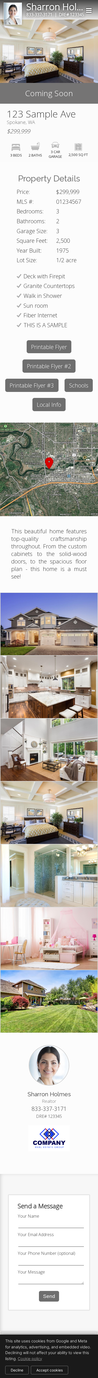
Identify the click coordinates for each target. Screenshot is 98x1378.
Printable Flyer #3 (32, 385)
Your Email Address (36, 1234)
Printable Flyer (49, 347)
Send (49, 1296)
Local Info (49, 404)
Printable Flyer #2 (49, 366)
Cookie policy (30, 1358)
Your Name (28, 1216)
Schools (78, 385)
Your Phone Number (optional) (46, 1253)
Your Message (31, 1272)
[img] (89, 10)
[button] (49, 469)
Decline (17, 1370)
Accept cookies (49, 1370)
